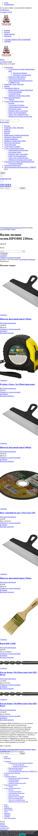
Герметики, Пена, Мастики (14, 128)
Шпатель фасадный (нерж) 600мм (15, 447)
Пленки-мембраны (15, 92)
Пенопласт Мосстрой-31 (17, 77)
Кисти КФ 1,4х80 (8, 643)
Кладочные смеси (14, 109)
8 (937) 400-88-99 (5, 186)
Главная (3, 228)
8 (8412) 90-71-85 (5, 179)
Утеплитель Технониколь (22, 75)
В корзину (4, 253)
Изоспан (7, 131)
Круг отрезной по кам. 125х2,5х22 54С (17, 513)
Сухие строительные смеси (14, 148)
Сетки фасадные (14, 94)
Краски (7, 133)
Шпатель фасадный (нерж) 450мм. (16, 319)
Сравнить (7, 816)
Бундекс (11, 103)
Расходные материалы (12, 143)
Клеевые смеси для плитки (18, 111)
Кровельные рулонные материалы (20, 90)
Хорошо (22, 835)
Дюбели (11, 99)
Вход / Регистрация (10, 818)
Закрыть (2, 823)
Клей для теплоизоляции (17, 113)
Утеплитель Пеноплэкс (16, 79)
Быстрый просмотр (7, 333)
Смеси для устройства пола (18, 114)
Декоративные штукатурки (18, 107)
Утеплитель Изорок (20, 73)
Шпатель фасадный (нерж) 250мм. (16, 578)
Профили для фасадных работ (19, 96)
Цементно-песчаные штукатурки (20, 116)
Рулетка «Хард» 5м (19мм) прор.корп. (17, 384)
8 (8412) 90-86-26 (5, 184)
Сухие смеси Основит (16, 105)
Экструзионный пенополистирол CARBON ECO (22, 771)
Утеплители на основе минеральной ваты (19, 162)
